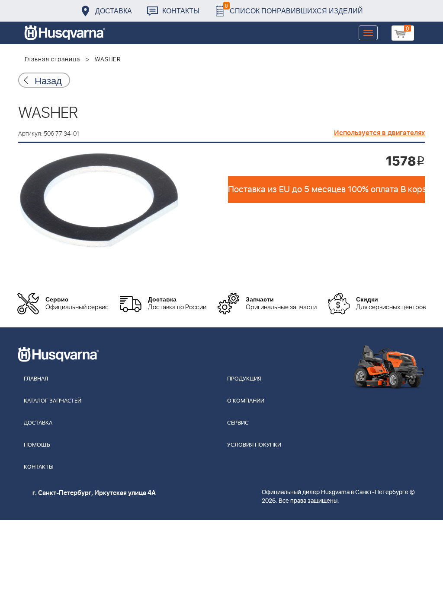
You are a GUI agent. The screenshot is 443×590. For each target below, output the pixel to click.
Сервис (238, 423)
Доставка (113, 11)
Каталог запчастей (52, 401)
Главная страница (52, 59)
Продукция (244, 379)
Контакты (180, 11)
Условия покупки (254, 445)
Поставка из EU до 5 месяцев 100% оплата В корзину (326, 189)
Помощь (37, 445)
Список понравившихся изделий (294, 8)
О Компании (245, 401)
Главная (36, 379)
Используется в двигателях (379, 133)
